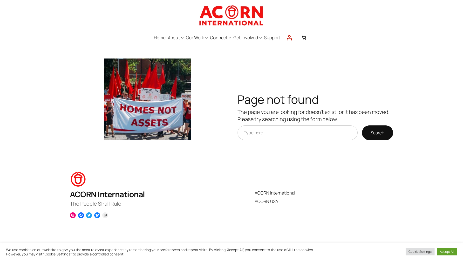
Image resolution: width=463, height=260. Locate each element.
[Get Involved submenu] (260, 37)
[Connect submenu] (230, 37)
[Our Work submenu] (206, 37)
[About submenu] (182, 37)
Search (377, 133)
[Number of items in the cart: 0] (303, 37)
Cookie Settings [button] (420, 251)
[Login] (289, 37)
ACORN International (107, 194)
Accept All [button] (447, 251)
